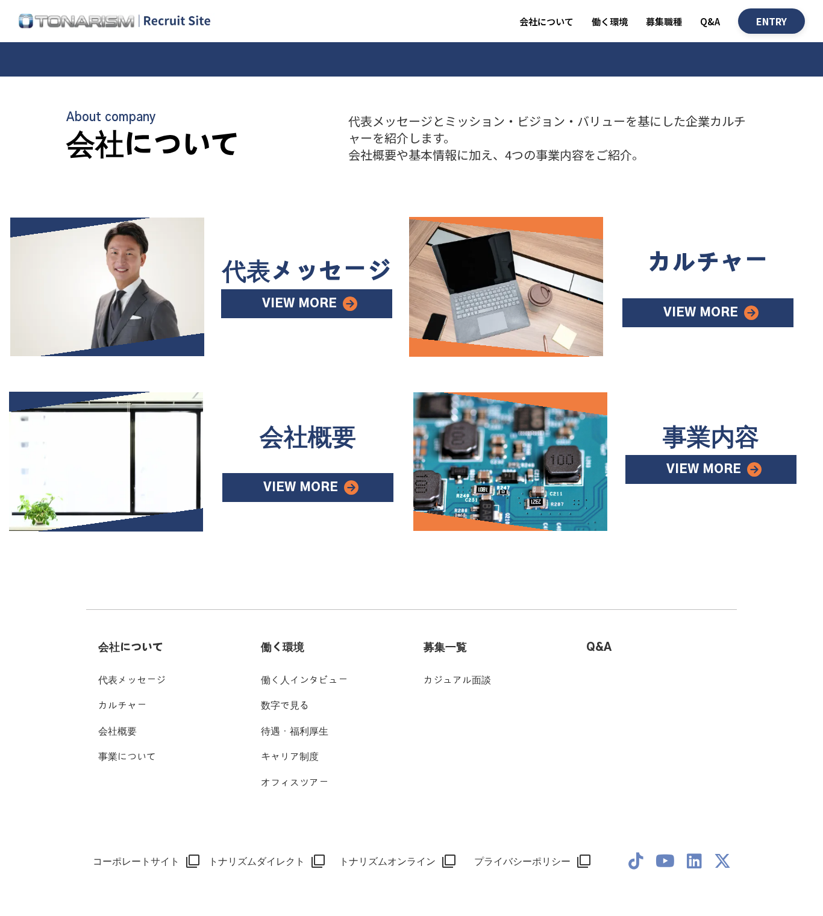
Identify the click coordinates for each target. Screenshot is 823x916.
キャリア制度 (290, 757)
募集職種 (664, 21)
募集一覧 (445, 647)
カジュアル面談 (457, 680)
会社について (130, 647)
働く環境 (610, 21)
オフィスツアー (294, 783)
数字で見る (285, 706)
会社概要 (117, 731)
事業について (127, 757)
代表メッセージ (132, 680)
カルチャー (122, 706)
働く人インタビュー (304, 680)
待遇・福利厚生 (294, 731)
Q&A (710, 21)
